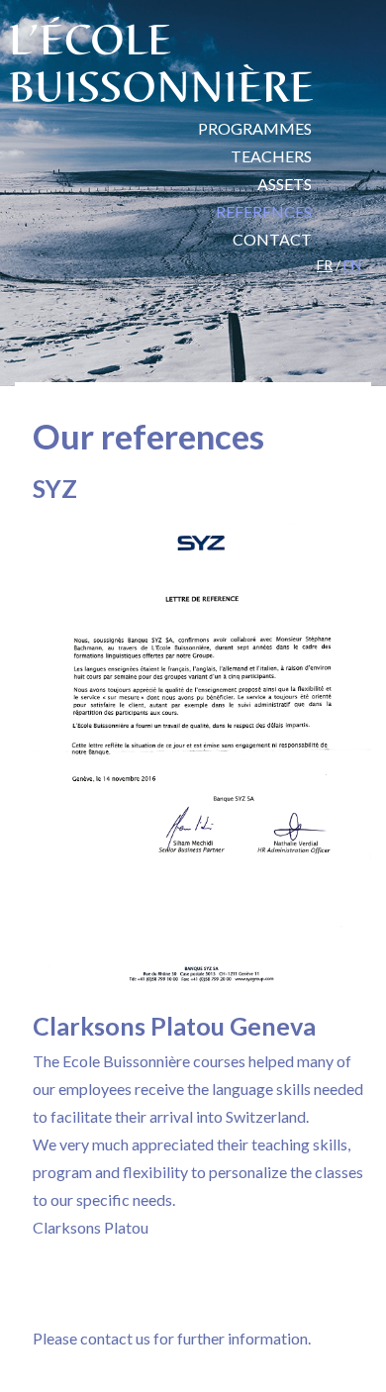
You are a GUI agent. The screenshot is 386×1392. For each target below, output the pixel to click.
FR (325, 264)
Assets (284, 183)
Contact (272, 239)
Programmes (255, 128)
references (264, 211)
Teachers (271, 156)
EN (352, 264)
